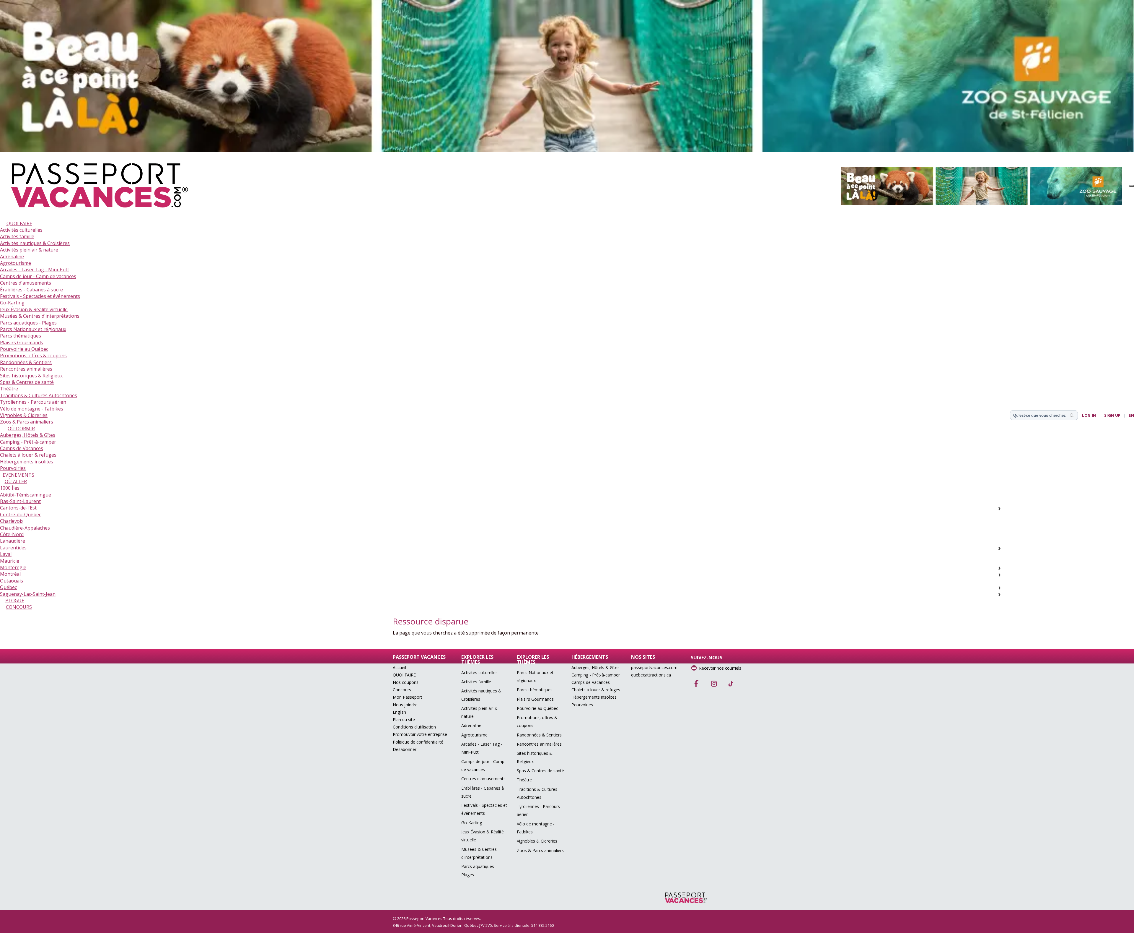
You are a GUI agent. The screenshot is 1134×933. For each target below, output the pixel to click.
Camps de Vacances (21, 448)
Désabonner (404, 749)
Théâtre (9, 388)
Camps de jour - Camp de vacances (38, 276)
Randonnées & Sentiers (26, 362)
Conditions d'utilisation (414, 727)
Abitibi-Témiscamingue (25, 494)
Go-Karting (12, 302)
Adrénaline (12, 256)
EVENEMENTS (18, 475)
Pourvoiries (13, 468)
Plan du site (404, 719)
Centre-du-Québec (20, 514)
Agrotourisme (15, 263)
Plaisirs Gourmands (21, 342)
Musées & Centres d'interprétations (39, 316)
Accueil (399, 667)
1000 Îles (9, 488)
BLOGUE (14, 600)
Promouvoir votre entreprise (420, 734)
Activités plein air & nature (29, 249)
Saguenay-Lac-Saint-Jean (28, 594)
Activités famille (17, 236)
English (399, 712)
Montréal (10, 574)
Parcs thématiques (20, 335)
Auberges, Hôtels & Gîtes (27, 435)
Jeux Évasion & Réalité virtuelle (34, 309)
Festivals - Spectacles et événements (40, 296)
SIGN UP (1112, 415)
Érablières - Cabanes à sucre (31, 289)
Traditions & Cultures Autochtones (38, 395)
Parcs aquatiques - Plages (28, 322)
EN (1131, 415)
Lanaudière (12, 541)
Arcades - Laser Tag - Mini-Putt (34, 269)
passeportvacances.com (654, 667)
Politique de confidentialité (418, 742)
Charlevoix (11, 521)
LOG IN (1089, 415)
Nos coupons (405, 682)
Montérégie (13, 567)
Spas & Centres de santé (27, 382)
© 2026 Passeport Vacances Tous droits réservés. (437, 918)
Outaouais (11, 580)
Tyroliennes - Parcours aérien (33, 402)
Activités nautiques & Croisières (35, 243)
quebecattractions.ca (651, 675)
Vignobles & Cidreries (24, 415)
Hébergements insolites (26, 461)
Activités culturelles (21, 230)
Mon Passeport (407, 697)
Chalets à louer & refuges (28, 455)
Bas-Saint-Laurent (20, 501)
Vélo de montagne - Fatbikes (31, 408)
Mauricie (9, 561)
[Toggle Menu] (1131, 186)
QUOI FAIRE (19, 223)
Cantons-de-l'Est (18, 507)
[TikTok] (731, 682)
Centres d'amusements (25, 283)
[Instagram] (714, 682)
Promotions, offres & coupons (33, 355)
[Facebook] (697, 682)
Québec (8, 587)
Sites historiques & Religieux (31, 375)
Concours (402, 689)
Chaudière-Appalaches (25, 528)
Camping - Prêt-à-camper (28, 442)
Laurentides (13, 547)
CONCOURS (19, 607)
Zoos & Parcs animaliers (26, 421)
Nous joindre (405, 705)
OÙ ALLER (16, 481)
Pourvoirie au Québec (24, 349)
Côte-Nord (12, 534)
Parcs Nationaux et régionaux (33, 329)
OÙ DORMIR (21, 428)
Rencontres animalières (26, 369)
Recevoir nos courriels (720, 668)
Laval (6, 554)
